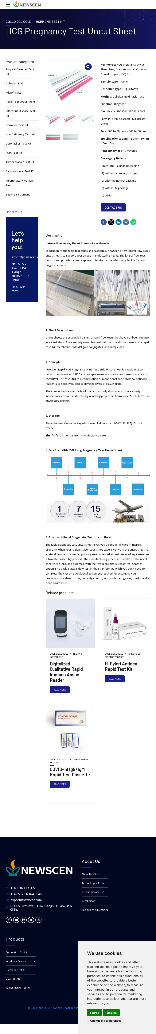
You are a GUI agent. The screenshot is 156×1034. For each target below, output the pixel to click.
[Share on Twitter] (111, 220)
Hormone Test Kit (50, 21)
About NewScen (91, 874)
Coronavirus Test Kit (18, 143)
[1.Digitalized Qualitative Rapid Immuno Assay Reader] (70, 623)
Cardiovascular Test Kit (20, 171)
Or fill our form (18, 289)
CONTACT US (113, 207)
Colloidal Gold (18, 21)
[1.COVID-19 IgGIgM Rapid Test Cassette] (70, 729)
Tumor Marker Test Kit (20, 162)
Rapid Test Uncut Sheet (20, 102)
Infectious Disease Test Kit (21, 961)
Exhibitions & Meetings (95, 910)
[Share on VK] (126, 222)
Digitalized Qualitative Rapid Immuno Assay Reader (66, 672)
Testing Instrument (18, 194)
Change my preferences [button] (105, 1020)
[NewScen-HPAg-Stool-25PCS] (125, 623)
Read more (59, 689)
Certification (88, 901)
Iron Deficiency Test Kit (20, 134)
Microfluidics (13, 92)
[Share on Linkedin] (118, 222)
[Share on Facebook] (104, 222)
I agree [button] (94, 1012)
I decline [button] (111, 1012)
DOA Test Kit (14, 153)
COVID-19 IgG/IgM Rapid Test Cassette (70, 771)
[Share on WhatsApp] (133, 222)
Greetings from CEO (93, 892)
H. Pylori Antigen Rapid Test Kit (121, 666)
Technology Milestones (95, 883)
